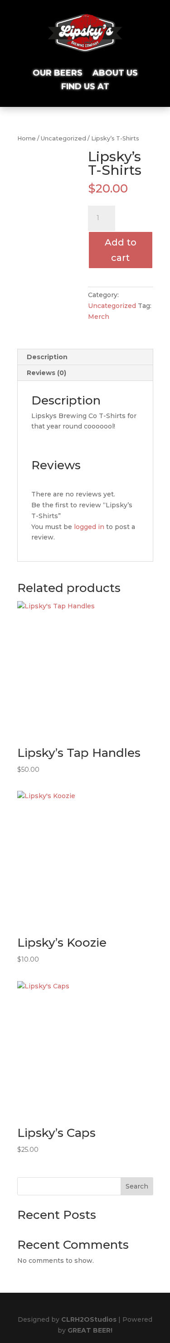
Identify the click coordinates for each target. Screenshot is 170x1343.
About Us (115, 74)
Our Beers (58, 74)
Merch (98, 317)
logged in (89, 527)
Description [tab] (47, 357)
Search (137, 1186)
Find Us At (85, 87)
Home (26, 138)
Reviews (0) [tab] (46, 373)
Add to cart (120, 250)
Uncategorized (63, 138)
